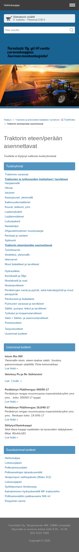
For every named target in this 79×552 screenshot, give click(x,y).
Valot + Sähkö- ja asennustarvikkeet (26, 317)
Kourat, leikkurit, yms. (18, 206)
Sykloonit (10, 240)
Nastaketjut (11, 226)
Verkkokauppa (12, 5)
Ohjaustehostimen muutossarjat (24, 230)
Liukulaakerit (12, 221)
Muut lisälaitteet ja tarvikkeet (22, 264)
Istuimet (9, 192)
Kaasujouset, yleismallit (19, 197)
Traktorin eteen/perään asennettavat (28, 245)
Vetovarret (11, 259)
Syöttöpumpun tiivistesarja (21, 486)
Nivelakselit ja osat (16, 280)
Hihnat (9, 187)
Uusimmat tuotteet (16, 333)
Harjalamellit (12, 183)
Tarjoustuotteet (14, 328)
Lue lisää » (11, 368)
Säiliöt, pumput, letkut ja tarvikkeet (25, 308)
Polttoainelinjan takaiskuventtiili (23, 472)
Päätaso (8, 120)
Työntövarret (12, 249)
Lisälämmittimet (14, 216)
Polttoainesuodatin (16, 467)
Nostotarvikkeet (14, 285)
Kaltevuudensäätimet (17, 202)
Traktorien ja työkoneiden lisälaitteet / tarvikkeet (37, 120)
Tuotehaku (69, 119)
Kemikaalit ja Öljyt (15, 275)
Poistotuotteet (13, 322)
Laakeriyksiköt (13, 211)
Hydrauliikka (12, 271)
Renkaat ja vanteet (16, 235)
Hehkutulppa (12, 457)
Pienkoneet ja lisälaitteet (19, 298)
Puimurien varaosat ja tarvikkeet (24, 303)
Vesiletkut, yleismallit (17, 254)
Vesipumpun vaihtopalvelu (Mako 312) (28, 477)
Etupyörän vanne (15, 500)
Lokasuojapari (13, 462)
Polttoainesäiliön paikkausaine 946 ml (27, 496)
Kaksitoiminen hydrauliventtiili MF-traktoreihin (32, 491)
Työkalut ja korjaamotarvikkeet (23, 313)
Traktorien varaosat (16, 174)
